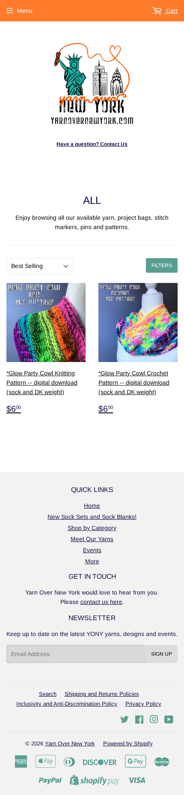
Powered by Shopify (128, 743)
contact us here (101, 601)
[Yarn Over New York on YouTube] (168, 720)
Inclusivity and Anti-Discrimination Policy (66, 704)
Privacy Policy (143, 704)
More (92, 561)
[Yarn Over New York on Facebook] (139, 720)
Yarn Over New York (70, 743)
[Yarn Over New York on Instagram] (154, 720)
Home (92, 505)
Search (47, 694)
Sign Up (161, 654)
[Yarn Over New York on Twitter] (124, 720)
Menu (25, 10)
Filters (161, 265)
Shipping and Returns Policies (102, 694)
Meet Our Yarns (92, 539)
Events (92, 550)
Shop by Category (92, 527)
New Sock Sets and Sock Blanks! (92, 516)
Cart (171, 10)
